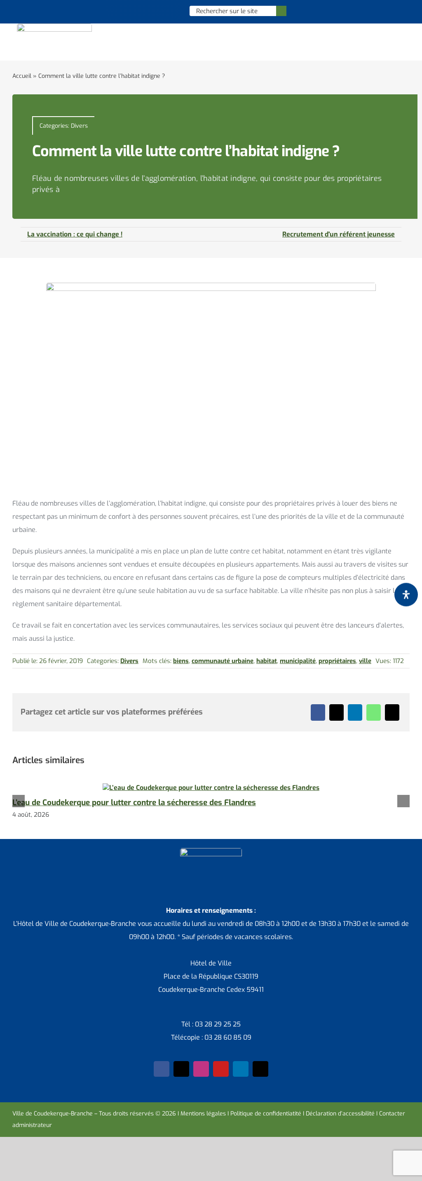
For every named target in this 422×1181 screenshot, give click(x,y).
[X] (336, 712)
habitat (266, 661)
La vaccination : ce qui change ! (74, 234)
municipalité (298, 661)
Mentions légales (203, 1114)
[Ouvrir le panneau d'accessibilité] (406, 595)
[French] (162, 11)
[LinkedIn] (355, 712)
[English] (152, 11)
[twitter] (181, 1069)
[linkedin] (241, 1069)
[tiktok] (260, 1069)
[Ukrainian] (173, 11)
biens (181, 661)
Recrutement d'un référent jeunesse (338, 234)
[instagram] (201, 1069)
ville (365, 661)
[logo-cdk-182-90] (54, 26)
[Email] (392, 712)
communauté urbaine (222, 661)
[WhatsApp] (373, 712)
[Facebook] (318, 712)
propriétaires (337, 661)
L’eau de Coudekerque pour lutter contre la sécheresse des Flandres (134, 802)
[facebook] (161, 1069)
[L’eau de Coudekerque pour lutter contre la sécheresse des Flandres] (211, 787)
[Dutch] (141, 11)
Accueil (21, 76)
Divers (79, 126)
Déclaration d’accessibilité (340, 1114)
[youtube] (221, 1069)
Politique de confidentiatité (265, 1114)
